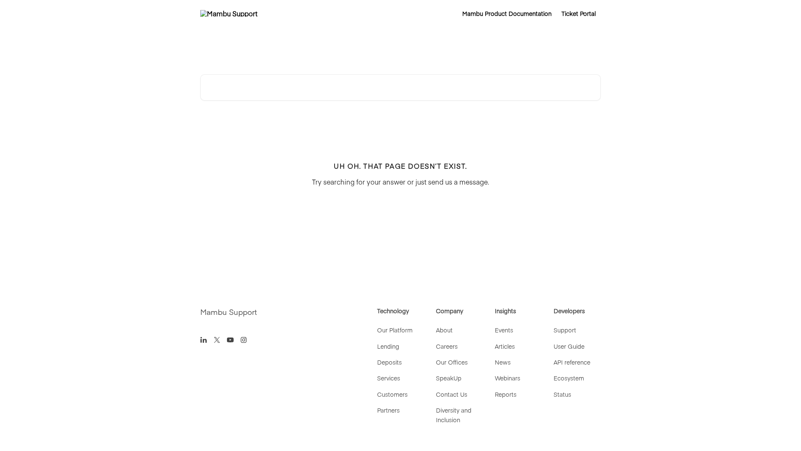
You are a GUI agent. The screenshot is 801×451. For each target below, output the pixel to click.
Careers (447, 346)
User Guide (569, 346)
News (503, 362)
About (444, 330)
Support (565, 330)
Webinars (507, 378)
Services (388, 378)
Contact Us (451, 394)
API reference (572, 362)
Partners (388, 410)
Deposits (389, 362)
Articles (505, 346)
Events (504, 330)
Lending (388, 346)
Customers (392, 394)
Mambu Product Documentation (507, 13)
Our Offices (452, 362)
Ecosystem (569, 378)
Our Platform (395, 330)
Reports (505, 394)
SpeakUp (448, 378)
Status (562, 394)
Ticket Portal (579, 13)
